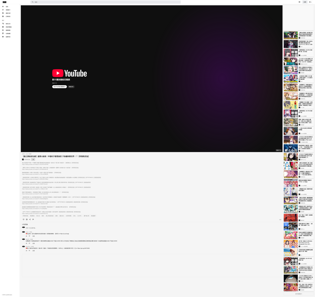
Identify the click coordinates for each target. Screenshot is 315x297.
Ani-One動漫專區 (304, 246)
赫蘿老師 (302, 220)
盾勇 (56, 216)
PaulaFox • (30, 246)
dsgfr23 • (29, 239)
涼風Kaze (302, 229)
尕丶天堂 (302, 107)
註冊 (305, 2)
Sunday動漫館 (304, 55)
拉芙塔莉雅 (68, 216)
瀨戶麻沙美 (86, 216)
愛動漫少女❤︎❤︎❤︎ (304, 64)
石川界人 (80, 216)
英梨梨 (302, 281)
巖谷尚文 (62, 216)
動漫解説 (32, 216)
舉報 (280, 219)
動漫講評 (93, 216)
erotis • (29, 232)
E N (301, 255)
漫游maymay (303, 159)
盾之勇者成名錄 (49, 216)
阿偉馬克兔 (25, 216)
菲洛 (74, 216)
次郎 (301, 46)
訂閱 (33, 159)
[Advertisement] (71, 265)
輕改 (43, 216)
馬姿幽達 (302, 72)
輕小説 (38, 216)
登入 (310, 2)
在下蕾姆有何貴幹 (304, 142)
